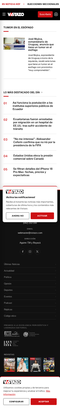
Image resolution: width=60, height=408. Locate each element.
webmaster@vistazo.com (30, 233)
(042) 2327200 (30, 223)
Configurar (16, 401)
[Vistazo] (15, 14)
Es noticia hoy (11, 4)
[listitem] (23, 251)
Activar (42, 215)
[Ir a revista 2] (22, 365)
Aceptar (43, 401)
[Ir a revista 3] (35, 365)
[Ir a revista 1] (9, 365)
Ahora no (18, 215)
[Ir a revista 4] (48, 365)
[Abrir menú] (4, 14)
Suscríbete (45, 14)
